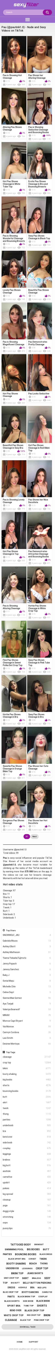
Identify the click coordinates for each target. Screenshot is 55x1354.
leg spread (27, 1194)
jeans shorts (35, 1273)
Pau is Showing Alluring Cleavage (11, 607)
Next (34, 836)
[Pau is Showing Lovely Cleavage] (14, 478)
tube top (29, 1306)
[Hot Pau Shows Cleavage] (14, 372)
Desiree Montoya (27, 1043)
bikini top (17, 1273)
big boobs (27, 1079)
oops (27, 1222)
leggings (27, 1154)
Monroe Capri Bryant (27, 1021)
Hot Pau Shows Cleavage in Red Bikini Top (39, 448)
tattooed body (20, 1244)
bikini (27, 1068)
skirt (27, 1102)
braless (27, 1159)
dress (11, 1287)
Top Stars (11, 930)
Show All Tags (27, 1327)
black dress (46, 1254)
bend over (27, 1137)
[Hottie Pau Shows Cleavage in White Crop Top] (39, 584)
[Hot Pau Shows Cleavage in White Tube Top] (14, 160)
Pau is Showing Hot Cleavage (12, 76)
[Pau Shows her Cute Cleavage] (39, 745)
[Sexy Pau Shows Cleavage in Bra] (39, 693)
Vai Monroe (27, 1026)
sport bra (13, 1305)
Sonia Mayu (27, 981)
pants (11, 1296)
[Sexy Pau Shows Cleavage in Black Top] (39, 214)
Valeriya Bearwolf (27, 1009)
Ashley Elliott (27, 946)
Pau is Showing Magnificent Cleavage (13, 343)
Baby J (27, 975)
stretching (27, 1217)
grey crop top (11, 1278)
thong (27, 1114)
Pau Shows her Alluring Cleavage (37, 76)
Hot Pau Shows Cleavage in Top (10, 552)
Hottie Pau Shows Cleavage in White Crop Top (37, 608)
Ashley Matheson (27, 952)
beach (33, 1263)
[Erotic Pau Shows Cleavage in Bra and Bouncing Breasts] (39, 160)
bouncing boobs (27, 1091)
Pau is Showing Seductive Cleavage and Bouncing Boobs (38, 130)
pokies (27, 1188)
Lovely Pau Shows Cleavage (12, 291)
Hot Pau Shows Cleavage (10, 394)
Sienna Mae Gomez (27, 998)
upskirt (27, 1182)
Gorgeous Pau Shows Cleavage (13, 821)
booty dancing (30, 1292)
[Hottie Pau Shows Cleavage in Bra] (14, 693)
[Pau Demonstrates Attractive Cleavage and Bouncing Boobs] (39, 530)
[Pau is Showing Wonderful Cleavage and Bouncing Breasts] (14, 214)
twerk (27, 1108)
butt (27, 1097)
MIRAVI (27, 1015)
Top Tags (10, 1052)
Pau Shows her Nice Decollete (38, 501)
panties (27, 1119)
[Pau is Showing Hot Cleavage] (14, 54)
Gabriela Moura (27, 941)
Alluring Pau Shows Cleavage (12, 128)
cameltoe (27, 1177)
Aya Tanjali (27, 1003)
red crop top (33, 1315)
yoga (27, 1205)
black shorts (12, 1301)
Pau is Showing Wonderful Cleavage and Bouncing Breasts (14, 238)
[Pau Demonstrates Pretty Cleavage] (39, 321)
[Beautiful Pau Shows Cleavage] (39, 269)
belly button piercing (37, 1282)
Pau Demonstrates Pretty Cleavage (37, 343)
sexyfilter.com (24, 1349)
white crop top (14, 1315)
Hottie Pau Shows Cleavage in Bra (12, 715)
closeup (27, 1199)
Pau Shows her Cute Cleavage (38, 767)
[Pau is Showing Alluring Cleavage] (14, 584)
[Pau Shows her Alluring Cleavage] (39, 54)
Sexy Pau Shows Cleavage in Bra (36, 715)
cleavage (27, 1057)
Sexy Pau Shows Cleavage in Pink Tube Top (39, 662)
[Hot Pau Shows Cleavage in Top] (14, 530)
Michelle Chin (27, 986)
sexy (47, 1278)
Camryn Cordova (27, 1032)
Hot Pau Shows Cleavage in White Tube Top (11, 184)
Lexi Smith (27, 1038)
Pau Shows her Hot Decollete (37, 821)
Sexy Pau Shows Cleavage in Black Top (39, 237)
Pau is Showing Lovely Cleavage (13, 501)
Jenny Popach (27, 963)
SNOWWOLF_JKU (27, 935)
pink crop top (41, 1320)
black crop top (34, 1310)
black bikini (43, 1301)
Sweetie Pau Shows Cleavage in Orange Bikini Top (12, 769)
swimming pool (14, 1249)
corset (32, 1259)
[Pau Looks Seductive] (39, 372)
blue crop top (10, 1292)
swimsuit (39, 1244)
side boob (27, 1142)
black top (25, 1320)
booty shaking (27, 1074)
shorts (27, 1085)
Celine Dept (27, 992)
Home (19, 1342)
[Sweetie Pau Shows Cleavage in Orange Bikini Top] (14, 745)
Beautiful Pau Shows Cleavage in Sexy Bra (13, 446)
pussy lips (27, 1228)
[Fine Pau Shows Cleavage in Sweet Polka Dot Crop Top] (14, 639)
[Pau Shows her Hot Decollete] (39, 799)
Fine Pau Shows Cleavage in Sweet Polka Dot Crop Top (12, 662)
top (5, 1282)
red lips (42, 1287)
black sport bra (16, 1259)
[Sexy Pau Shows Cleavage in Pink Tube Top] (39, 639)
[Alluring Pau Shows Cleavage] (14, 106)
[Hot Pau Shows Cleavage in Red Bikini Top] (39, 424)
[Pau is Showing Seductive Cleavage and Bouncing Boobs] (39, 106)
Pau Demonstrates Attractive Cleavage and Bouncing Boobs (38, 554)
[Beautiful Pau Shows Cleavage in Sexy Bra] (14, 424)
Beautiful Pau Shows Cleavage (38, 291)
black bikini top (26, 1296)
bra (27, 1131)
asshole (27, 1171)
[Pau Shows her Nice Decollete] (39, 478)
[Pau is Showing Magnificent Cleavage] (14, 321)
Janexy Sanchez (27, 969)
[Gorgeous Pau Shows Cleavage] (14, 799)
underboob (27, 1125)
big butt (27, 1165)
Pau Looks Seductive (38, 393)
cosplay (27, 1148)
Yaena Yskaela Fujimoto (27, 958)
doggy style (27, 1211)
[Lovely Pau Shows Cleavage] (14, 269)
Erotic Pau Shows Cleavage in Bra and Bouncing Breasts (38, 184)
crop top (27, 1062)
